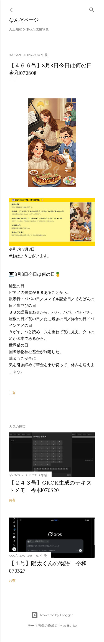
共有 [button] (12, 393)
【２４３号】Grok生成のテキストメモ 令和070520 (50, 486)
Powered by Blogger (56, 615)
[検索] (91, 8)
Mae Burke (68, 625)
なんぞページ (24, 20)
